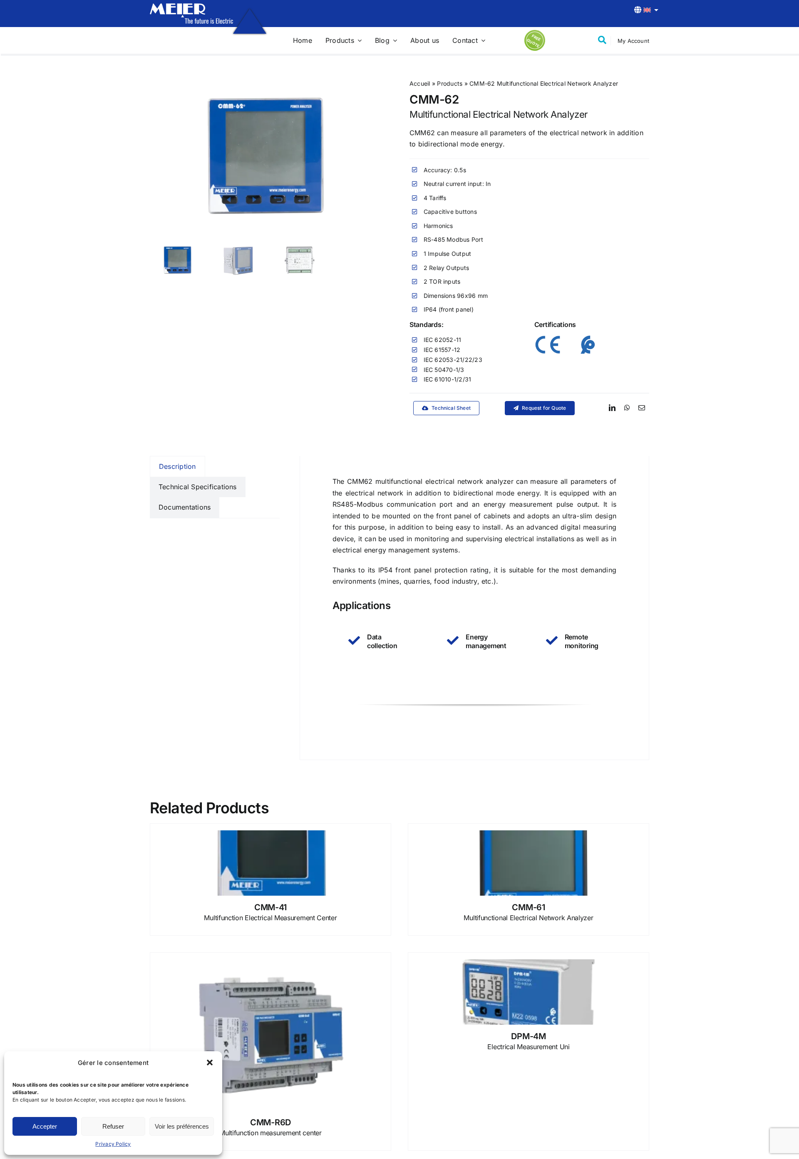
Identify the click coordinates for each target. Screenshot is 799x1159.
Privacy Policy (113, 1144)
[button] (210, 1062)
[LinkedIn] (612, 408)
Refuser (113, 1126)
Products (449, 83)
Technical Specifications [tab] (198, 487)
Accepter (44, 1126)
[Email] (641, 408)
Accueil (419, 83)
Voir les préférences (182, 1126)
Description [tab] (177, 466)
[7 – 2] (191, 6)
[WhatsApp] (627, 408)
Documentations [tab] (185, 507)
